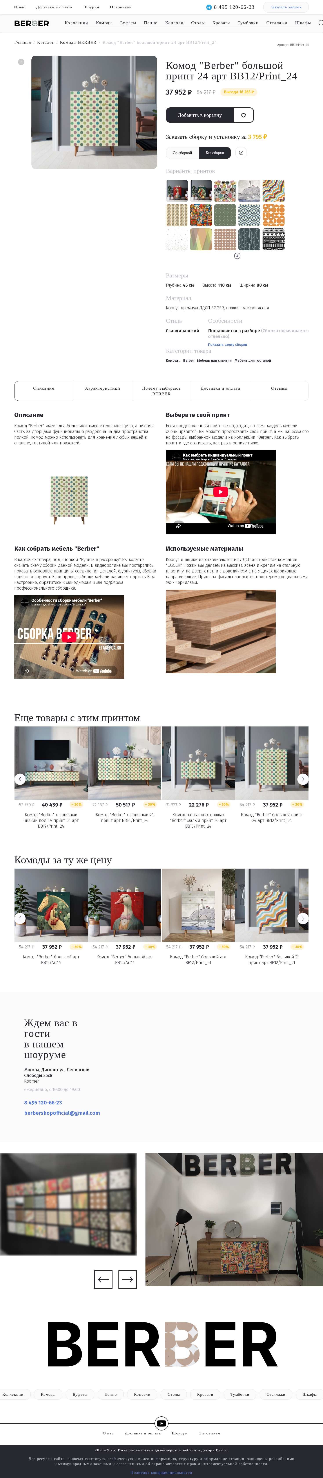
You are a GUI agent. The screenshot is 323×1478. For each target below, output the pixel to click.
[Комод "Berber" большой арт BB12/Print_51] (198, 905)
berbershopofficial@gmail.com (62, 1113)
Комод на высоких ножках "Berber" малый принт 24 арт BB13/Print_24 (198, 820)
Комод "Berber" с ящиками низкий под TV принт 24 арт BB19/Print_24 (51, 820)
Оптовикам (121, 7)
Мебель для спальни (214, 360)
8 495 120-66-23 (234, 7)
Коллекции (76, 22)
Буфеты (128, 22)
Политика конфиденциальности (161, 1472)
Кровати (221, 22)
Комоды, (173, 360)
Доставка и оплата (54, 7)
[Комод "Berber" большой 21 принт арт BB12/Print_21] (271, 905)
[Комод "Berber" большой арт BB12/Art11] (124, 905)
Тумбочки (248, 22)
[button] (20, 62)
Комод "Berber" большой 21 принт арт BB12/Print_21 (272, 959)
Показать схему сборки (227, 345)
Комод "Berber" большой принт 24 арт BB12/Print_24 (272, 817)
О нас (19, 7)
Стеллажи (276, 22)
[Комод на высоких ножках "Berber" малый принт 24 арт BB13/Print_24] (198, 763)
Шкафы (303, 22)
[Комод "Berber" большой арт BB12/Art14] (51, 905)
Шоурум (91, 7)
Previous (20, 779)
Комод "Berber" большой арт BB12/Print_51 (198, 959)
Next (303, 779)
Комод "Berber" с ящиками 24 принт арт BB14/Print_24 (125, 817)
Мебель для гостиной (253, 360)
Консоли (174, 22)
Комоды (104, 22)
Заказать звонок (286, 7)
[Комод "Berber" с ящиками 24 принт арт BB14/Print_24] (124, 763)
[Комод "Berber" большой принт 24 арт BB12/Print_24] (271, 763)
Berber (188, 360)
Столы (198, 22)
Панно (151, 22)
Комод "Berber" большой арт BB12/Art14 (51, 959)
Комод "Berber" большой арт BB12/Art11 (124, 959)
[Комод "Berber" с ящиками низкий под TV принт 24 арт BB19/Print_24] (51, 763)
